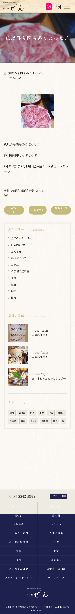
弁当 (51, 412)
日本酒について (20, 245)
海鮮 (6, 195)
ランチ (33, 421)
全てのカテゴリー (21, 238)
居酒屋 (22, 412)
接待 (13, 298)
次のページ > (61, 209)
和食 (13, 278)
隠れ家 (45, 421)
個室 (13, 291)
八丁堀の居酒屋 (20, 271)
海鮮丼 (61, 412)
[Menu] (66, 6)
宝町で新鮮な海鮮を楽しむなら (25, 190)
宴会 (55, 421)
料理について (19, 258)
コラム (15, 264)
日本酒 (13, 421)
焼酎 (23, 421)
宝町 (12, 412)
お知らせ (16, 251)
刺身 (32, 412)
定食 (41, 412)
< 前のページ (14, 209)
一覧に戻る (38, 210)
